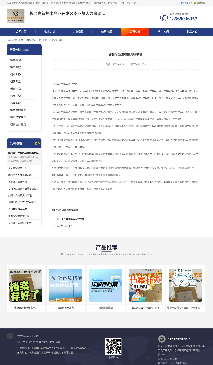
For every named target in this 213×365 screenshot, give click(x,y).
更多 (37, 143)
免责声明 (46, 352)
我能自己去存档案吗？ (25, 307)
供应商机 (49, 31)
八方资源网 (35, 352)
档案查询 (15, 60)
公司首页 (21, 31)
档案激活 (15, 81)
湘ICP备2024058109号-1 (50, 342)
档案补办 (15, 74)
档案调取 (15, 103)
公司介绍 (106, 31)
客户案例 (163, 31)
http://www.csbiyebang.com (65, 210)
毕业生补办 (67, 226)
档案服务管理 (106, 307)
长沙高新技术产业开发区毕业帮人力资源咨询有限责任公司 (45, 348)
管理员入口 (57, 352)
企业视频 (78, 31)
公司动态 (135, 31)
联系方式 (192, 31)
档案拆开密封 (18, 124)
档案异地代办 (18, 110)
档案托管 (15, 95)
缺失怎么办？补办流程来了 (146, 307)
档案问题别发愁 (66, 307)
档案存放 (15, 67)
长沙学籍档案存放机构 (72, 219)
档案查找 (15, 88)
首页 (20, 40)
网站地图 (68, 352)
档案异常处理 (18, 117)
